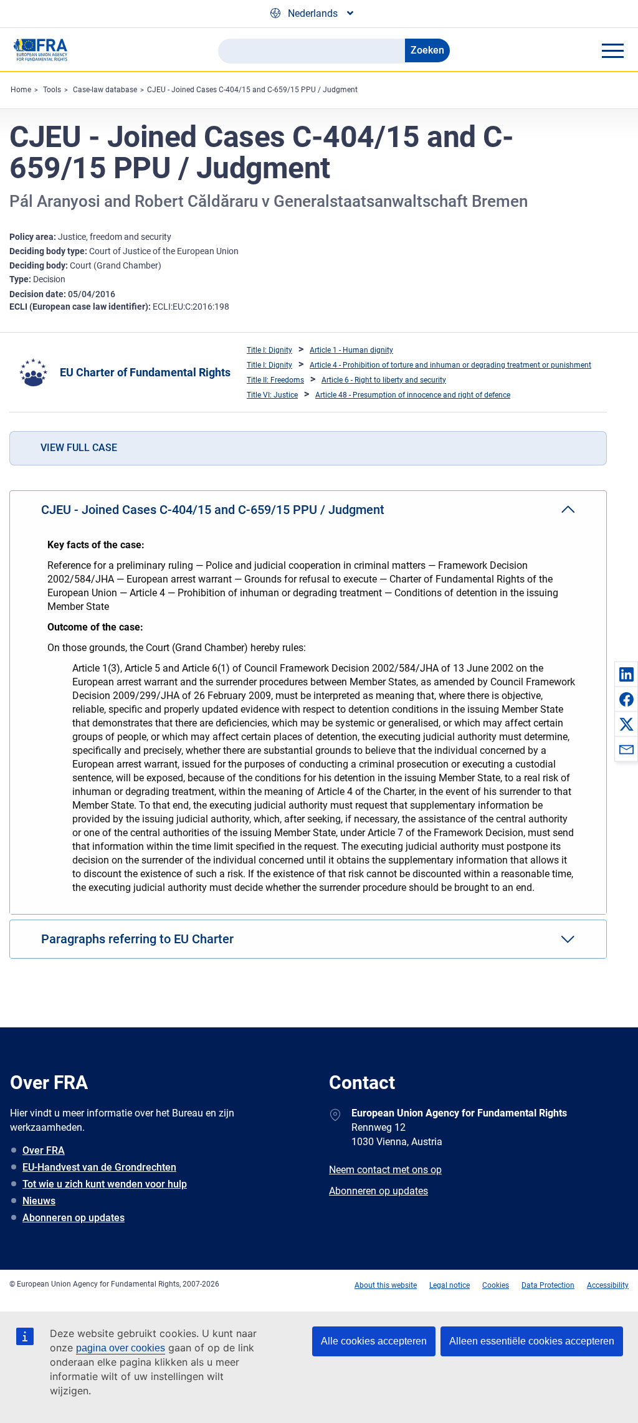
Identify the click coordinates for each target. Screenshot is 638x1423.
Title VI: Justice (272, 395)
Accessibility (608, 1285)
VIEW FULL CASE (78, 448)
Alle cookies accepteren (374, 1341)
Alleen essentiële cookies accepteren (531, 1341)
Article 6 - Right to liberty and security (383, 380)
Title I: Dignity (269, 350)
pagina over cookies (120, 1348)
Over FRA (43, 1150)
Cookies (495, 1285)
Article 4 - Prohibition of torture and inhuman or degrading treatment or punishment (450, 365)
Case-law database (105, 89)
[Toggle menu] (612, 50)
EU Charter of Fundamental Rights (145, 372)
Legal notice (449, 1285)
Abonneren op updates (73, 1218)
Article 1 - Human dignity (351, 350)
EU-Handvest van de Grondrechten (99, 1167)
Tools (52, 89)
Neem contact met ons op (385, 1170)
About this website (386, 1285)
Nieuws (38, 1201)
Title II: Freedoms (275, 380)
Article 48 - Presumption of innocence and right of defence (412, 395)
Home (21, 89)
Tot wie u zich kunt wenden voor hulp (104, 1184)
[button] (626, 674)
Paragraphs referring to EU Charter (137, 938)
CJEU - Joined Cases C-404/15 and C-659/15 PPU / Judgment (252, 89)
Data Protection (547, 1285)
